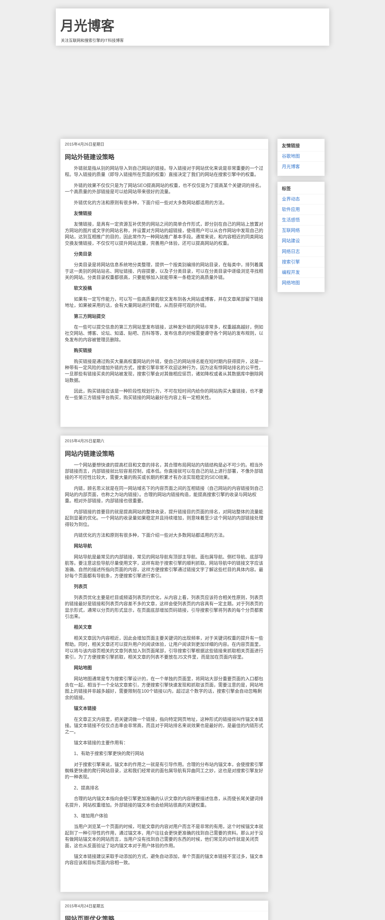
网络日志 (291, 251)
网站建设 (291, 240)
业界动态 (291, 199)
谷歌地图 (291, 156)
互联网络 (291, 230)
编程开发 (291, 272)
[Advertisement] (192, 88)
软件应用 (291, 209)
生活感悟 (291, 219)
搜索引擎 (291, 261)
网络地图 (291, 282)
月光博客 (87, 25)
